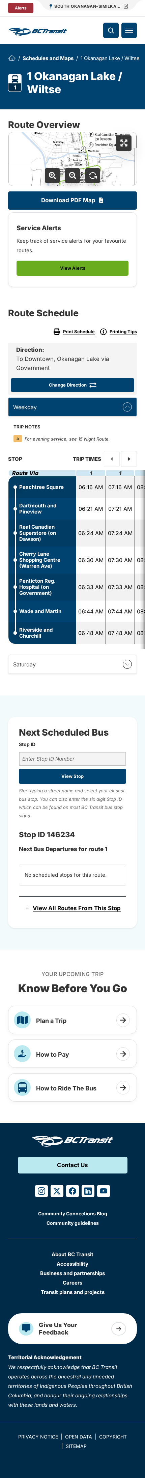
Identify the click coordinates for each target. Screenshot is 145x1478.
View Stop (72, 776)
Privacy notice (38, 1437)
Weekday (25, 407)
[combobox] (72, 759)
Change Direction (68, 385)
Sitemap (76, 1446)
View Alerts (72, 268)
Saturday (24, 664)
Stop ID (27, 744)
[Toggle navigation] (129, 30)
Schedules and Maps (48, 58)
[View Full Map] (124, 143)
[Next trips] (129, 459)
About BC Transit (72, 1254)
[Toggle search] (111, 30)
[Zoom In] (52, 175)
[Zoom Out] (72, 175)
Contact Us (72, 1165)
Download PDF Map (68, 200)
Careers (72, 1282)
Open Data (78, 1437)
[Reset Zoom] (92, 175)
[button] (72, 908)
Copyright (113, 1437)
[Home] (12, 58)
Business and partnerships (72, 1273)
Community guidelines (73, 1223)
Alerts (21, 7)
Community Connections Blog (72, 1213)
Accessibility (72, 1264)
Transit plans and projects (73, 1292)
